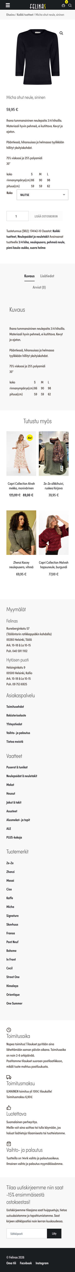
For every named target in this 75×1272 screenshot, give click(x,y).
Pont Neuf (12, 941)
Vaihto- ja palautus (18, 732)
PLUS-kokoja (14, 837)
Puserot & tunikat (17, 767)
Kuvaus (29, 275)
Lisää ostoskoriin (46, 216)
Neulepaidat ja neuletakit (33, 236)
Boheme (11, 950)
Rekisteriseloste (16, 715)
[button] (65, 5)
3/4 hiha (24, 241)
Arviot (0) (39, 287)
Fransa (10, 933)
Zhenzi (10, 871)
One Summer (14, 1003)
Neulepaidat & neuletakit (21, 775)
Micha (10, 906)
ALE (8, 828)
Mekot (10, 784)
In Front (11, 959)
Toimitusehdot (15, 706)
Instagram (42, 1262)
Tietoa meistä (14, 741)
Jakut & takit (13, 802)
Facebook (26, 1262)
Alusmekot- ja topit (18, 819)
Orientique (13, 994)
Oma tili (11, 1262)
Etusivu (10, 14)
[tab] (29, 275)
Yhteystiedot (14, 723)
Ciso (9, 889)
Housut (10, 793)
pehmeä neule (55, 241)
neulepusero (38, 241)
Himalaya (12, 985)
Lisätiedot (47, 275)
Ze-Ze (10, 862)
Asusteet (11, 811)
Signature (12, 915)
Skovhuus (12, 924)
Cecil (9, 968)
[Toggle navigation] (7, 5)
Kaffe (9, 897)
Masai (10, 880)
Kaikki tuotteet (25, 14)
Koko (10, 192)
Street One (13, 976)
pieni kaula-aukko (17, 247)
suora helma (37, 247)
